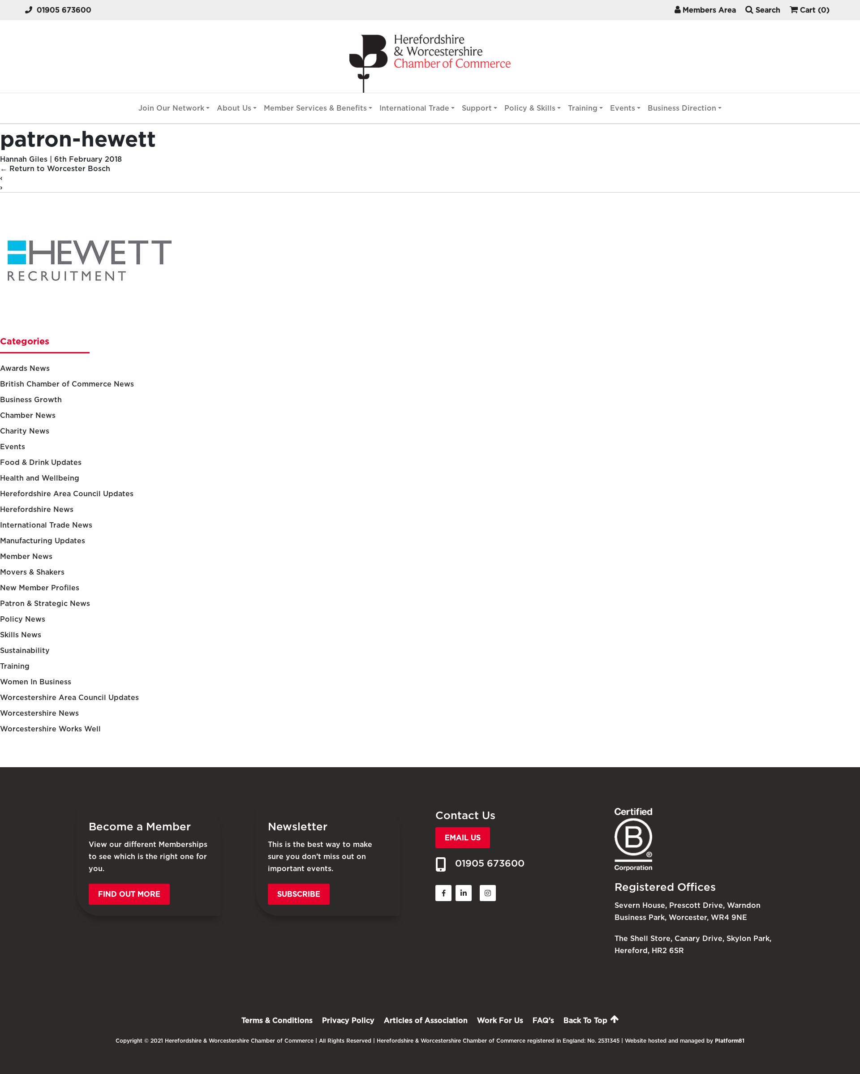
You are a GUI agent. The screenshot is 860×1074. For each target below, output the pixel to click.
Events (622, 108)
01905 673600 (64, 10)
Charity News (24, 431)
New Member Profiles (39, 588)
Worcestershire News (39, 713)
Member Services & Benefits (315, 108)
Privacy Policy (348, 1020)
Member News (26, 556)
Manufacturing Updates (42, 541)
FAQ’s (543, 1020)
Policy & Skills (529, 108)
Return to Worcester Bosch (55, 168)
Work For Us (500, 1020)
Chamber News (28, 415)
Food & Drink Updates (41, 462)
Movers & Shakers (32, 572)
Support (477, 108)
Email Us (463, 837)
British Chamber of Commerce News (67, 384)
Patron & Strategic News (45, 603)
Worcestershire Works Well (50, 729)
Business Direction (682, 108)
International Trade (414, 108)
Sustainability (25, 650)
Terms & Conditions (277, 1020)
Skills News (20, 635)
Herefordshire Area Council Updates (66, 494)
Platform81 (729, 1040)
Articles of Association (426, 1020)
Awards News (25, 368)
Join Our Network (171, 108)
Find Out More (129, 894)
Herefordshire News (36, 509)
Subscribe (298, 894)
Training (583, 108)
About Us (234, 108)
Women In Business (35, 682)
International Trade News (46, 525)
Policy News (22, 619)
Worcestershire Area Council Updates (69, 697)
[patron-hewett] (89, 324)
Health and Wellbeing (39, 478)
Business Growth (31, 399)
